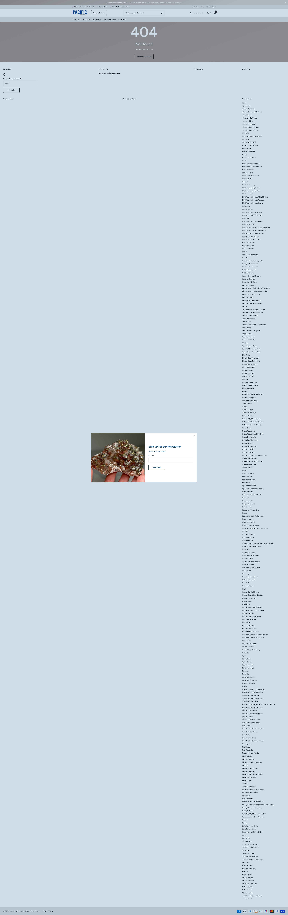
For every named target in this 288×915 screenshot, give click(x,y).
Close (194, 435)
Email (151, 456)
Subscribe (157, 467)
